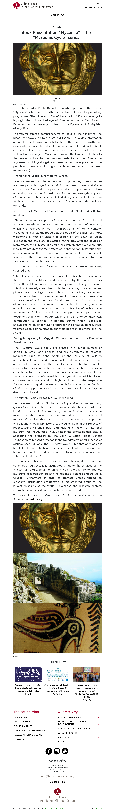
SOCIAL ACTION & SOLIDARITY (74, 729)
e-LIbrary (36, 499)
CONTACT (19, 739)
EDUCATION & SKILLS (69, 717)
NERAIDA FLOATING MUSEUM (29, 731)
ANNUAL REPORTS (68, 733)
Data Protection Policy (61, 808)
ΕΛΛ (97, 4)
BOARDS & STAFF (23, 726)
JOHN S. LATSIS (22, 722)
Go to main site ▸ (93, 8)
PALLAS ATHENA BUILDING (28, 735)
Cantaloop (98, 808)
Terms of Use (49, 808)
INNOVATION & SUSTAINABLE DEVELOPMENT (73, 723)
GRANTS (62, 742)
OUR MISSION (21, 717)
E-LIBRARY (63, 737)
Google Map (57, 781)
